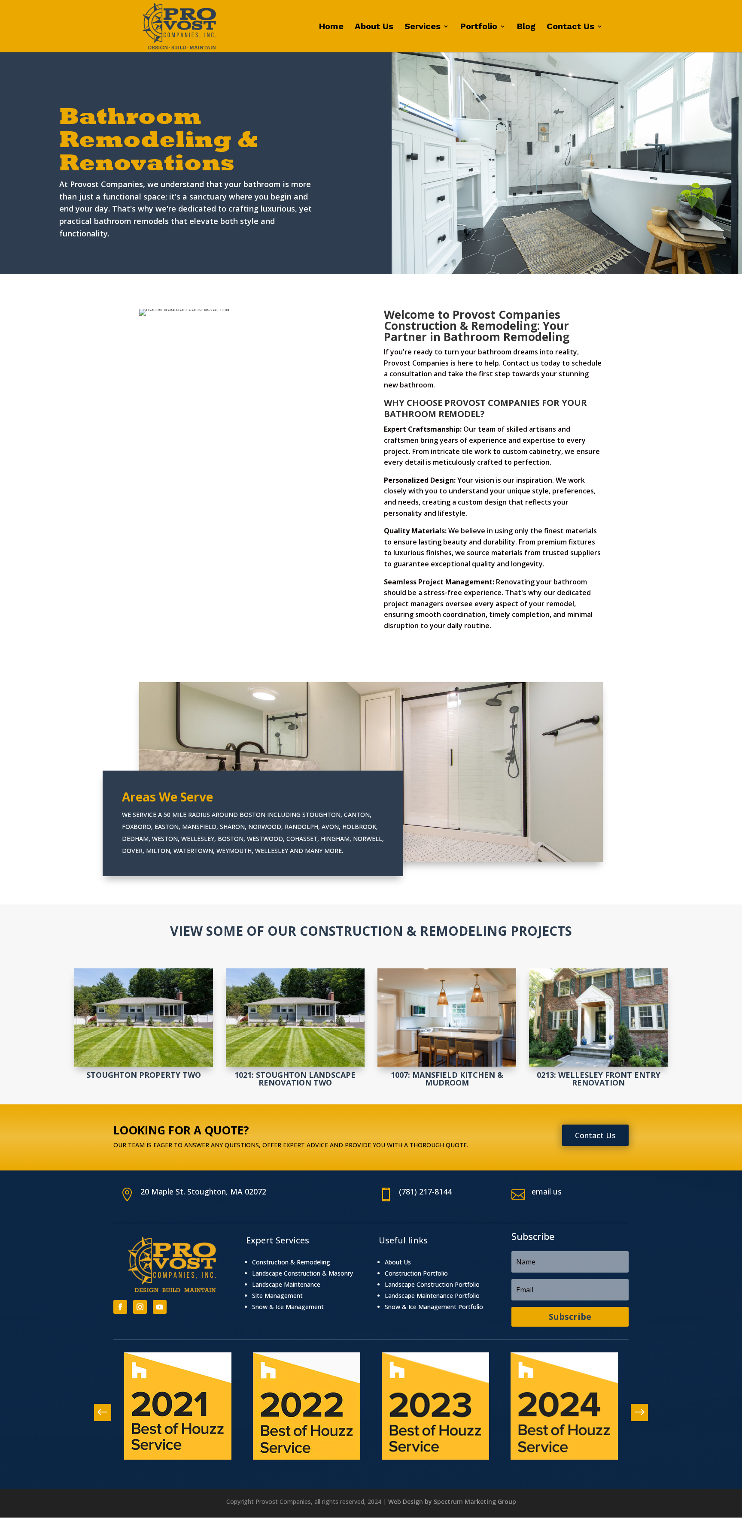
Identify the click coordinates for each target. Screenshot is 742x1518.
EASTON (167, 827)
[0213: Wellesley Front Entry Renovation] (598, 1017)
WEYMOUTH (234, 851)
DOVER (132, 851)
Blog (526, 27)
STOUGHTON (321, 814)
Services (422, 27)
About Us (374, 27)
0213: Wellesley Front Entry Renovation (598, 1079)
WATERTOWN (193, 851)
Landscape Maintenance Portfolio (432, 1295)
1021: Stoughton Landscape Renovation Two (295, 1079)
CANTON (357, 814)
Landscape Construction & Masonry (302, 1273)
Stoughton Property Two (143, 1075)
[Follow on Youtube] (160, 1307)
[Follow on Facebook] (120, 1307)
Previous (107, 1412)
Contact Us (570, 27)
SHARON (232, 827)
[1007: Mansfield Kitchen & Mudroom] (446, 1017)
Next (635, 1412)
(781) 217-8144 (425, 1191)
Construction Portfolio (416, 1273)
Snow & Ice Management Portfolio (434, 1307)
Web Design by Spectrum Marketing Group (452, 1501)
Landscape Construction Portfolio (432, 1284)
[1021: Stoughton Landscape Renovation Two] (295, 1017)
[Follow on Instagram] (140, 1307)
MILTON (158, 851)
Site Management (277, 1295)
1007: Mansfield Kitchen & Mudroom (447, 1079)
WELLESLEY (197, 839)
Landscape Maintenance (286, 1284)
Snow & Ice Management (288, 1307)
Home (331, 27)
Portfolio (478, 27)
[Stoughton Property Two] (143, 1017)
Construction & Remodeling (291, 1262)
